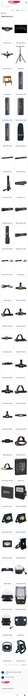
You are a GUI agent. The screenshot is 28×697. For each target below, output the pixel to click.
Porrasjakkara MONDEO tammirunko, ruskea (7, 94)
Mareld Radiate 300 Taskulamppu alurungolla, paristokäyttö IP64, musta (21, 223)
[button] (13, 10)
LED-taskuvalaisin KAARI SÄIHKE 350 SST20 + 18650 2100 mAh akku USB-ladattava (20, 43)
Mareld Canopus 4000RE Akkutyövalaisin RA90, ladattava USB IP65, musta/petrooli (20, 661)
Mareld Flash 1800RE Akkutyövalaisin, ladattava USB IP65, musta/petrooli (20, 532)
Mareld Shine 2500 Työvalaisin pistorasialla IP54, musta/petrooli (20, 584)
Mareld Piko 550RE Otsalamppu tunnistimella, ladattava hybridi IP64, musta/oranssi (21, 352)
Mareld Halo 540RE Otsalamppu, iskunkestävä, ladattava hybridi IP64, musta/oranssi (7, 403)
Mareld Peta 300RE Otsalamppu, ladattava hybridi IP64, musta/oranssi (21, 300)
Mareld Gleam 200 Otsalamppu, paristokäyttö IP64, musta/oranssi (7, 455)
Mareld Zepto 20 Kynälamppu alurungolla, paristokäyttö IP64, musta (7, 172)
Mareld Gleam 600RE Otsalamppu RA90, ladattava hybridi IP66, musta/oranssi (7, 481)
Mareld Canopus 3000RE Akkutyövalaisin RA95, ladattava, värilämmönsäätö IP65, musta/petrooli (7, 661)
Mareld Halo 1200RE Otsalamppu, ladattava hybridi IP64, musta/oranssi (7, 429)
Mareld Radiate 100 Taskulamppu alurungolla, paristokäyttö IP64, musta (7, 223)
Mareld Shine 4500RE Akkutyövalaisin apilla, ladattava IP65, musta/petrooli (7, 609)
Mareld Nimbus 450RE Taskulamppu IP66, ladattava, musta (7, 275)
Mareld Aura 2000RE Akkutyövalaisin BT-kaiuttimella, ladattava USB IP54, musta (21, 506)
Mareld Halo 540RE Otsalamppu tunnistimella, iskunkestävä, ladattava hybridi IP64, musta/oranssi (21, 403)
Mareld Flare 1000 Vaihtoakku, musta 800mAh (7, 146)
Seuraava (24, 664)
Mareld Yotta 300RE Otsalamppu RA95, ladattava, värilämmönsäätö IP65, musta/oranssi (7, 378)
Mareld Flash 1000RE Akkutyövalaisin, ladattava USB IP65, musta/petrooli (7, 532)
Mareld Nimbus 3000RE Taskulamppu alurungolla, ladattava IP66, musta (7, 300)
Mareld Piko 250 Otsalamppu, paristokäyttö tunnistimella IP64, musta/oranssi (7, 352)
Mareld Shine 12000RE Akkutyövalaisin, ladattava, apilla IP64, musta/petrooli (20, 635)
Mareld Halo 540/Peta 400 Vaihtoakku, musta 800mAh (20, 481)
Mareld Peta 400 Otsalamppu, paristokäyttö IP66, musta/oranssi (21, 326)
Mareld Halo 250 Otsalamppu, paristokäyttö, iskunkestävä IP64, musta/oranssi (21, 378)
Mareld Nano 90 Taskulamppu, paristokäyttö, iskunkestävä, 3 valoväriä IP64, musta (20, 197)
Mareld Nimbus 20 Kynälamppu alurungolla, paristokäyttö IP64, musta (21, 172)
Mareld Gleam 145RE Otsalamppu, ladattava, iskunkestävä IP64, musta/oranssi (21, 429)
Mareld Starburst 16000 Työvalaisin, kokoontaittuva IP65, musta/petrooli (7, 69)
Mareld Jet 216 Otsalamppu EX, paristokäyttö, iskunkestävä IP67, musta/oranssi (7, 43)
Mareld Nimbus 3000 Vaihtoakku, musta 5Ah (21, 120)
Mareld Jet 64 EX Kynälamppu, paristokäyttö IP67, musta (7, 197)
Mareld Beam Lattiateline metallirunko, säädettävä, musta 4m (21, 69)
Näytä (17, 10)
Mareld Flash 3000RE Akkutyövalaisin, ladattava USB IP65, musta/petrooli (7, 558)
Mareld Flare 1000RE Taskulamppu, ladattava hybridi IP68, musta (7, 249)
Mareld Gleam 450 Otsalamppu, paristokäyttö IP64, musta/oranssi (21, 455)
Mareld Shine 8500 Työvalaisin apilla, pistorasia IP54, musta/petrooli (7, 635)
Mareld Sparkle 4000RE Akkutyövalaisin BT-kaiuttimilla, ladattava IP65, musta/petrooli (7, 584)
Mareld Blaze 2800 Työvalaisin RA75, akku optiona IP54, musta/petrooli (21, 558)
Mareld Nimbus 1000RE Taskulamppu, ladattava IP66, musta (20, 275)
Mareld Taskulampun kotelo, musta (21, 146)
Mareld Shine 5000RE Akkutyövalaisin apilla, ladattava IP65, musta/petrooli (20, 609)
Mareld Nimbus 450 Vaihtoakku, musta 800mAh (21, 94)
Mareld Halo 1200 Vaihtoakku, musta (7, 506)
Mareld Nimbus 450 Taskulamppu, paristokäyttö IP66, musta (21, 249)
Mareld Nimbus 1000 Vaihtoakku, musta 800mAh (7, 120)
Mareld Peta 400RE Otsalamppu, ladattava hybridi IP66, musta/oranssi (7, 326)
